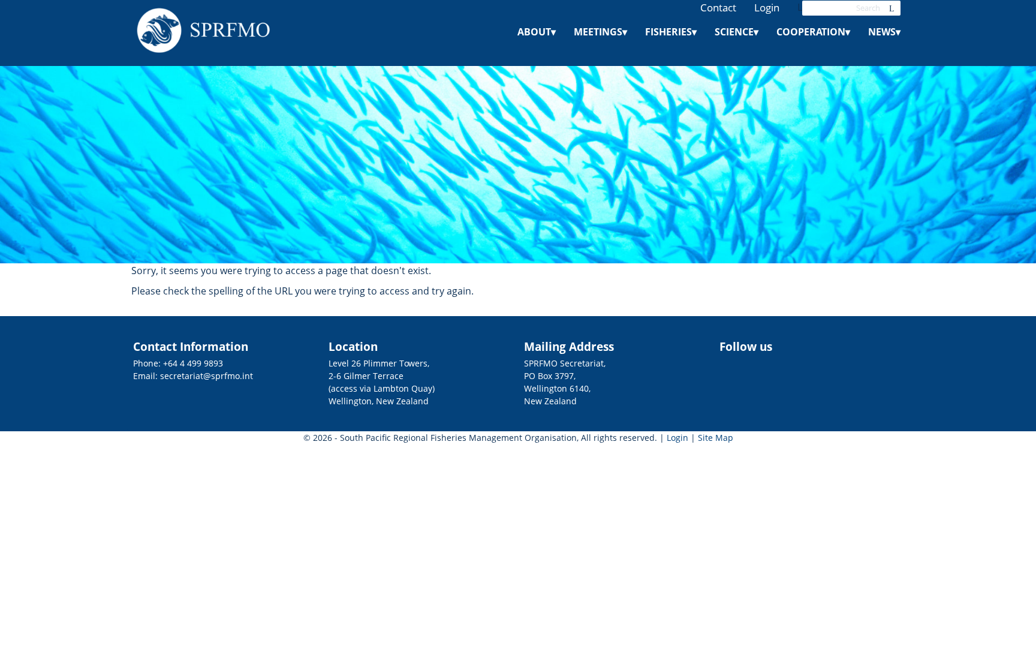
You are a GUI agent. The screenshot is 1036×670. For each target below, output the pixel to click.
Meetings (600, 31)
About (536, 31)
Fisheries (671, 31)
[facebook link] (865, 350)
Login (766, 7)
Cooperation (813, 31)
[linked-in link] (881, 350)
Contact (718, 7)
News (884, 31)
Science (736, 31)
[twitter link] (897, 350)
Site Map (715, 437)
